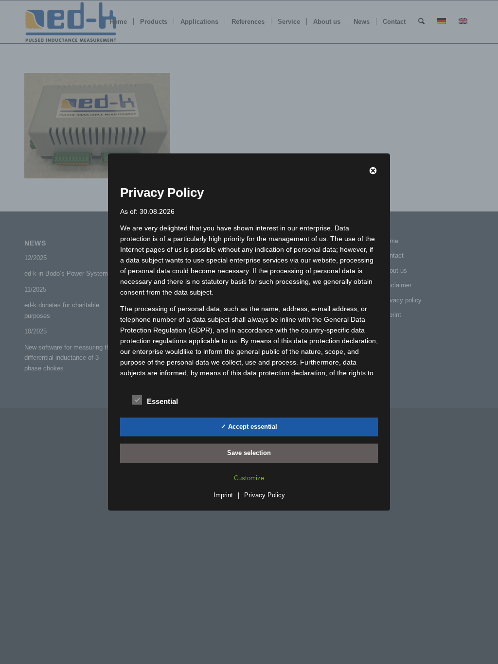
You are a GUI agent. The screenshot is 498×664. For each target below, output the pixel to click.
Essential (162, 401)
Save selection (249, 452)
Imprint (223, 494)
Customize (249, 477)
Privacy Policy (264, 494)
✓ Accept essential (249, 426)
